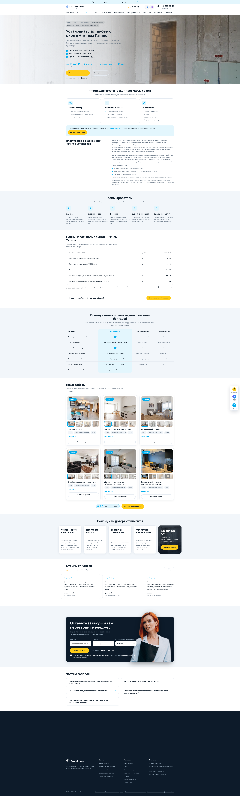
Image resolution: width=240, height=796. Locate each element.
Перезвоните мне (79, 650)
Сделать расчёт (170, 547)
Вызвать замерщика (77, 132)
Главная (69, 22)
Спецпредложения (133, 13)
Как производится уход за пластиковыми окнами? (88, 691)
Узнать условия (142, 2)
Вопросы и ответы (130, 779)
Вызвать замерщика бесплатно (151, 737)
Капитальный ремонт (106, 770)
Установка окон (85, 22)
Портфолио (147, 13)
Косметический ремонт (107, 767)
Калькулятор (106, 13)
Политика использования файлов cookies (160, 792)
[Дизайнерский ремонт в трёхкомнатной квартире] (120, 461)
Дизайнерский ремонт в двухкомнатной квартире (151, 483)
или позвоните (77, 78)
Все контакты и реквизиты (157, 774)
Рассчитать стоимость (78, 73)
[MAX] (152, 7)
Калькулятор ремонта (131, 773)
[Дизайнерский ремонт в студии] (120, 408)
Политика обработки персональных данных (109, 792)
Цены (97, 13)
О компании (70, 13)
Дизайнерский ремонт (150, 429)
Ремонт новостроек (106, 776)
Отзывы (126, 776)
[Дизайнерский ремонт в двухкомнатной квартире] (157, 461)
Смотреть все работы (132, 506)
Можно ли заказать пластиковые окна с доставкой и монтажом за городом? (89, 701)
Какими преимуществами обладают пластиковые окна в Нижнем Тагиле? (90, 682)
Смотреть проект (83, 442)
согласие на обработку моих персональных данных (93, 655)
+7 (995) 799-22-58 (165, 6)
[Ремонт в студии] (83, 408)
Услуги (88, 13)
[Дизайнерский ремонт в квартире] (83, 461)
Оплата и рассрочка (131, 770)
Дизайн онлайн (119, 13)
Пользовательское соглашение (135, 792)
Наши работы (128, 763)
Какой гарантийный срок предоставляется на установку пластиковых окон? (145, 692)
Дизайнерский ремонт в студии (117, 429)
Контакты (169, 13)
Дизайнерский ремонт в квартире (82, 482)
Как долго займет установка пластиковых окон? (142, 681)
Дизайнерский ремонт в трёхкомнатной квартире (115, 483)
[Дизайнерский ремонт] (157, 408)
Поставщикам (159, 13)
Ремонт (79, 13)
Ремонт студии (104, 763)
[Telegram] (147, 7)
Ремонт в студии (75, 429)
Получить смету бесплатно (159, 298)
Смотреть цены (100, 73)
